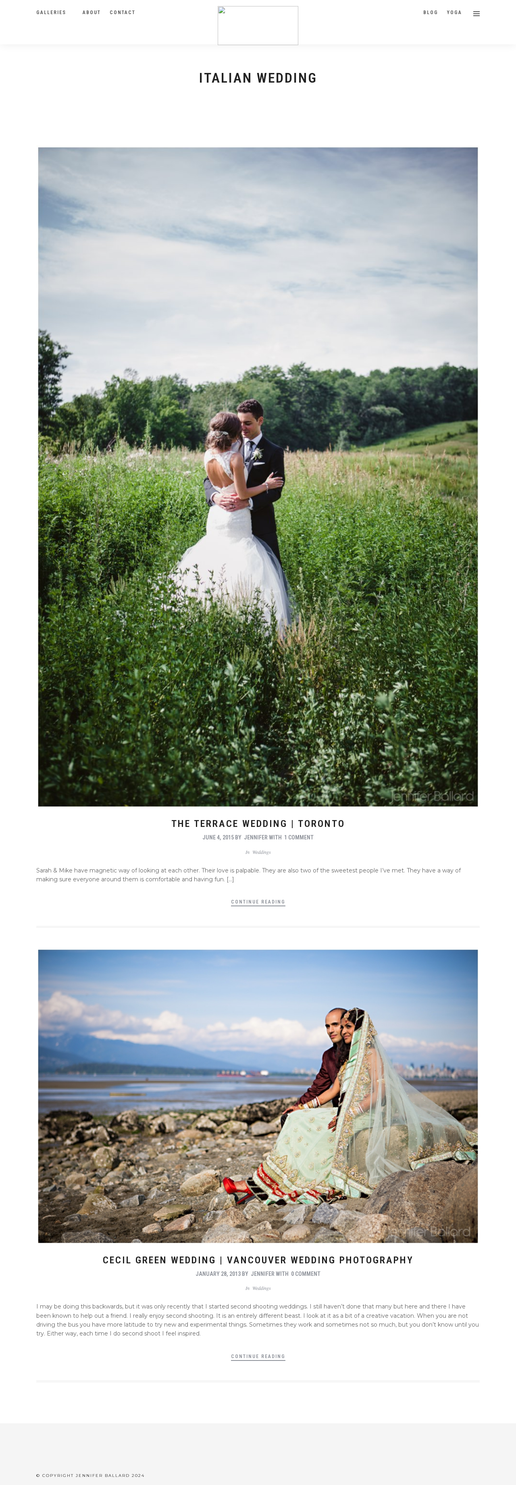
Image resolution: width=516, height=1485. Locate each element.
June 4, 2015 (218, 837)
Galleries (51, 12)
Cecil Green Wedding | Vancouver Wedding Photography (258, 1260)
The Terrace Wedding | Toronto (258, 823)
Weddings (261, 852)
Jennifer (256, 837)
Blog (430, 12)
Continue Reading (258, 902)
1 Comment (299, 837)
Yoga (454, 12)
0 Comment (305, 1274)
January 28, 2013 (218, 1274)
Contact (122, 12)
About (92, 12)
